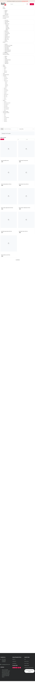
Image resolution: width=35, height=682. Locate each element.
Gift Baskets (5, 72)
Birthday (4, 66)
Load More (18, 259)
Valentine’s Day (6, 80)
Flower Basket (5, 106)
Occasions (4, 75)
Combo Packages (5, 111)
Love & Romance (6, 90)
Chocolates (6, 84)
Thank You (5, 79)
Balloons (5, 68)
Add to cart (10, 158)
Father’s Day (5, 95)
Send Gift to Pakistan (6, 112)
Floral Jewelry (5, 105)
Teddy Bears (6, 85)
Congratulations (6, 78)
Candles (6, 83)
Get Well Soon (5, 89)
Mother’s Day (5, 96)
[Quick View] (6, 158)
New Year (5, 99)
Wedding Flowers (6, 94)
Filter (2, 139)
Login (32, 4)
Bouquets (5, 67)
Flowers (4, 100)
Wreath (5, 110)
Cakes (4, 73)
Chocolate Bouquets (6, 74)
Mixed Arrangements (6, 107)
